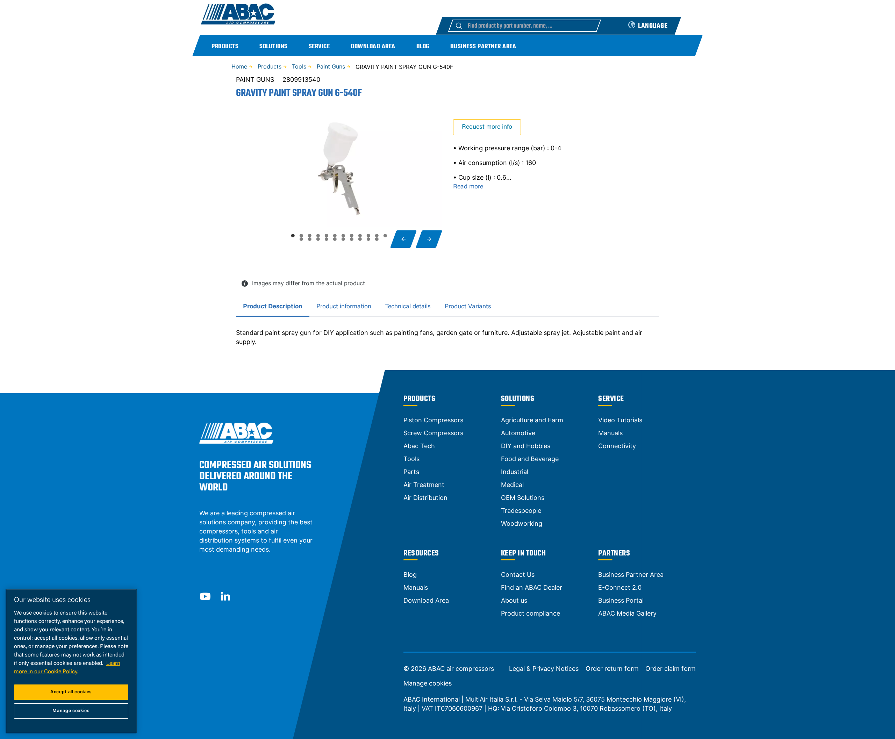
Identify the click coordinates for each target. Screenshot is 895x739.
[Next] (429, 239)
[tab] (293, 235)
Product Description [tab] (272, 307)
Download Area (373, 47)
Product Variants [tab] (468, 307)
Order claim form (670, 669)
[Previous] (403, 239)
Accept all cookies (71, 692)
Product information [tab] (343, 307)
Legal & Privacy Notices (544, 669)
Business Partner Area (483, 47)
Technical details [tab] (408, 307)
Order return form (612, 669)
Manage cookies (427, 683)
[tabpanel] (447, 337)
